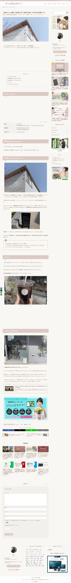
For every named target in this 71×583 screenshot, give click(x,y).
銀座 (37, 565)
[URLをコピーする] (43, 430)
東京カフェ (28, 560)
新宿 (34, 558)
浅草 (34, 560)
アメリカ (27, 551)
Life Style (55, 127)
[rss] (66, 0)
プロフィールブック (33, 554)
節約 (40, 562)
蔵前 (30, 565)
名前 (5, 507)
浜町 (37, 560)
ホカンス (40, 554)
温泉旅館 (27, 562)
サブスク (27, 552)
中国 (35, 556)
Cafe (11, 14)
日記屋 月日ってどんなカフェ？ (15, 80)
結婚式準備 (28, 563)
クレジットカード (38, 551)
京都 (38, 556)
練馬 (32, 563)
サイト (5, 516)
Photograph (55, 130)
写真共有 (41, 556)
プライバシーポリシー (26, 579)
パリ (36, 552)
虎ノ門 (33, 565)
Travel (8, 14)
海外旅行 (41, 560)
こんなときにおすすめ (13, 84)
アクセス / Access (12, 76)
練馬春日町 (36, 563)
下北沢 (14, 14)
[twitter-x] (59, 0)
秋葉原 (34, 562)
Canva (27, 549)
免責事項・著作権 (35, 579)
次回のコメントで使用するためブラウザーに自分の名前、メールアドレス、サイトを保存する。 (23, 520)
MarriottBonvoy (36, 549)
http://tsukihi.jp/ (20, 132)
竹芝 (37, 562)
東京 (31, 14)
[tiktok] (62, 0)
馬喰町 (43, 565)
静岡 (39, 565)
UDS (40, 549)
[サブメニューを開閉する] (67, 128)
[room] (63, 0)
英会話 (27, 565)
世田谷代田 (27, 14)
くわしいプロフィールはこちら (60, 51)
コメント (6, 492)
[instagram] (60, 0)
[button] (8, 430)
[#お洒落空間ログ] (14, 3)
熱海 (31, 562)
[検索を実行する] (67, 13)
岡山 (32, 558)
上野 (43, 554)
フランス (39, 552)
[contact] (67, 0)
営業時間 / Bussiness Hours (14, 78)
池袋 (32, 560)
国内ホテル (28, 558)
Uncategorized (56, 134)
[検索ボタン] (67, 3)
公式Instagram (27, 150)
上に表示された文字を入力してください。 (12, 525)
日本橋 (38, 558)
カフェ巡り (19, 14)
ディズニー (32, 552)
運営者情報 (41, 579)
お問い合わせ (46, 579)
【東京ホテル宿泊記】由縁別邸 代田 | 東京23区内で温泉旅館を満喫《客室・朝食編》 (30, 387)
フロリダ (27, 554)
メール (6, 511)
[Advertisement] (26, 60)
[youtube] (64, 0)
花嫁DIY (40, 563)
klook (30, 549)
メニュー (10, 82)
